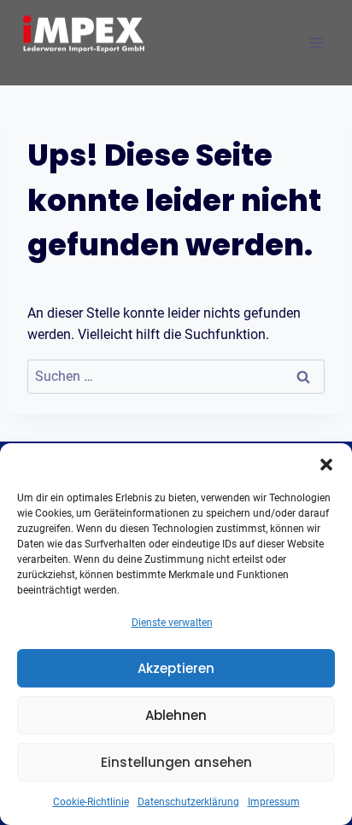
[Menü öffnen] (315, 42)
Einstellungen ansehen (176, 762)
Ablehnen (176, 715)
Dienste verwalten (172, 623)
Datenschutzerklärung (188, 802)
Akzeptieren (176, 668)
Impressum (274, 802)
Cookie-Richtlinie (91, 802)
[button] (326, 464)
